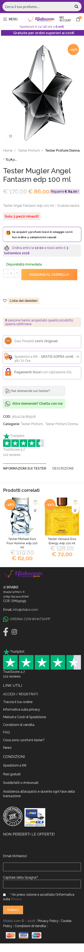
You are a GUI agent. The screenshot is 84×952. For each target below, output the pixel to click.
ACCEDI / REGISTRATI (20, 694)
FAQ (6, 732)
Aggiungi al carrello (49, 275)
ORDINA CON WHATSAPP (30, 619)
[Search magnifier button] (76, 6)
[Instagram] (14, 632)
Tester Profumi (29, 150)
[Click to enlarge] (10, 136)
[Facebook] (5, 632)
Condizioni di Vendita (30, 926)
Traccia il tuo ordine (17, 702)
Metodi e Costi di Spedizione (24, 717)
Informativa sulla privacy (21, 709)
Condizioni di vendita (18, 725)
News (7, 748)
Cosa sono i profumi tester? (24, 740)
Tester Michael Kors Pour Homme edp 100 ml (22, 543)
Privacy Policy (48, 921)
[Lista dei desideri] (35, 503)
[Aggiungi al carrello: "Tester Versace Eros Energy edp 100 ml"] (75, 510)
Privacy (16, 899)
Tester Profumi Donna (62, 150)
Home (7, 150)
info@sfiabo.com (25, 610)
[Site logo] (41, 19)
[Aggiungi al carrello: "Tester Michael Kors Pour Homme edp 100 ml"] (35, 510)
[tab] (24, 468)
